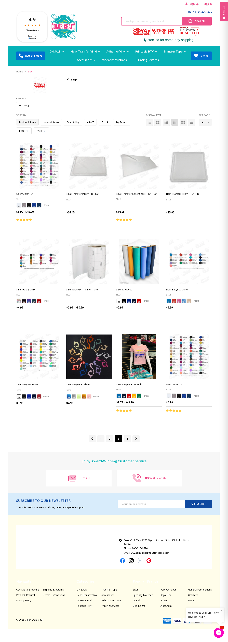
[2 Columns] (157, 122)
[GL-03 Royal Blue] (34, 205)
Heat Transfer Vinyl (84, 51)
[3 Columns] (166, 122)
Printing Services (148, 60)
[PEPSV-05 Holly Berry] (39, 396)
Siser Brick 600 (124, 289)
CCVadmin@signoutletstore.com (150, 552)
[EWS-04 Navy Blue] (124, 395)
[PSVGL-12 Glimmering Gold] (188, 301)
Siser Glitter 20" (174, 384)
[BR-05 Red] (139, 301)
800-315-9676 (139, 548)
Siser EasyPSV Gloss (27, 384)
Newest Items (51, 122)
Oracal (136, 600)
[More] (63, 51)
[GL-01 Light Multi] (24, 205)
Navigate (23, 581)
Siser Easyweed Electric (79, 384)
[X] (140, 560)
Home (19, 71)
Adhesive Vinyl (116, 51)
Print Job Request (25, 595)
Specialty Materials (143, 595)
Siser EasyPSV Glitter (177, 289)
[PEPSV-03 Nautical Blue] (29, 396)
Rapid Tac (165, 595)
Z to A (105, 122)
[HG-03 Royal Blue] (29, 301)
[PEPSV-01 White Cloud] (19, 396)
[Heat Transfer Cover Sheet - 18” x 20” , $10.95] (139, 166)
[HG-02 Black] (24, 301)
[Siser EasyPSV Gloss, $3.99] (39, 356)
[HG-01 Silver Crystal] (19, 301)
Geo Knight (139, 605)
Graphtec (193, 595)
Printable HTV (144, 51)
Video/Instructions (114, 60)
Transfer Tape (173, 51)
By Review (121, 122)
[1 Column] (149, 122)
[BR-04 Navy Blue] (134, 301)
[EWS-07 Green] (139, 395)
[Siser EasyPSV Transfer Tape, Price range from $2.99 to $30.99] (89, 261)
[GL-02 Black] (29, 205)
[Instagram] (131, 560)
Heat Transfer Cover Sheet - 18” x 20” (136, 193)
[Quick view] (51, 227)
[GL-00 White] (19, 205)
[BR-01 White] (118, 301)
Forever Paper (168, 589)
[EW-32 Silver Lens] (74, 396)
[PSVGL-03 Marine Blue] (168, 301)
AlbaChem (166, 605)
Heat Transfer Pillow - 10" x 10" (183, 193)
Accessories (84, 60)
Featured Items (27, 122)
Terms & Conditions (54, 595)
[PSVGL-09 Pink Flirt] (178, 301)
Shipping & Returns (53, 589)
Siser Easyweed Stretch (129, 384)
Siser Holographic (25, 289)
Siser (135, 589)
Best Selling (73, 122)
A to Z (90, 122)
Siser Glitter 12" (24, 193)
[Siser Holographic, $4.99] (39, 261)
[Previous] (92, 438)
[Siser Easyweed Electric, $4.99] (89, 356)
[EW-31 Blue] (68, 396)
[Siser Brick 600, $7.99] (139, 261)
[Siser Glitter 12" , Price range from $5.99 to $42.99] (39, 166)
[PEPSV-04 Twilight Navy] (34, 396)
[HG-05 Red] (39, 301)
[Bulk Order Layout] (191, 122)
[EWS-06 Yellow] (134, 395)
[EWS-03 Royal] (118, 395)
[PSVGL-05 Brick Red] (173, 301)
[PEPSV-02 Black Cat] (24, 396)
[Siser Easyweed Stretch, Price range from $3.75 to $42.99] (139, 356)
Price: (24, 131)
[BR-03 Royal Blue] (129, 301)
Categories (85, 581)
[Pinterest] (148, 560)
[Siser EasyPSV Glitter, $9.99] (189, 261)
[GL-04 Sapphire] (39, 205)
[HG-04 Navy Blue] (34, 301)
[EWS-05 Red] (129, 395)
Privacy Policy (23, 600)
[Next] (136, 438)
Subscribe (198, 504)
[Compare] (58, 227)
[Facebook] (122, 560)
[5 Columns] (183, 122)
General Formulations (200, 589)
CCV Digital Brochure (27, 589)
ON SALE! (55, 51)
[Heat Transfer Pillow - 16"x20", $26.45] (89, 166)
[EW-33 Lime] (79, 396)
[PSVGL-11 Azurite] (183, 301)
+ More (46, 205)
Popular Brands (145, 581)
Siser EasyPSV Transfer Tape (82, 289)
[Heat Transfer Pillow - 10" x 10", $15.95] (189, 166)
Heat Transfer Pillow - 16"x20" (82, 193)
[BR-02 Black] (124, 301)
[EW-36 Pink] (89, 396)
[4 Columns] (174, 122)
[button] (24, 105)
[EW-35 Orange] (84, 396)
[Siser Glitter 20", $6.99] (189, 356)
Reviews (224, 9)
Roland (164, 600)
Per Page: (204, 115)
